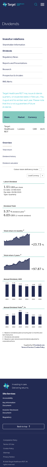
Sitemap (6, 453)
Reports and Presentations (15, 63)
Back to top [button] (22, 426)
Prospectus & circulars (13, 75)
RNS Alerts (7, 81)
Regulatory (7, 417)
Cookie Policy (8, 448)
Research (7, 69)
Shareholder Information (14, 44)
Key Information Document (9, 404)
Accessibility (8, 398)
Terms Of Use (8, 444)
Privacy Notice (9, 457)
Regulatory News (10, 57)
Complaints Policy (10, 440)
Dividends (7, 51)
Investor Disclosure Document (10, 411)
